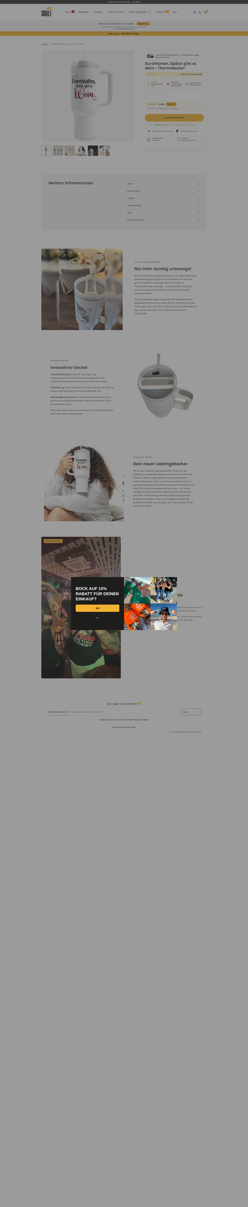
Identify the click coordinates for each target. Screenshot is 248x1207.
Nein (97, 618)
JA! (97, 608)
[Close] (174, 580)
